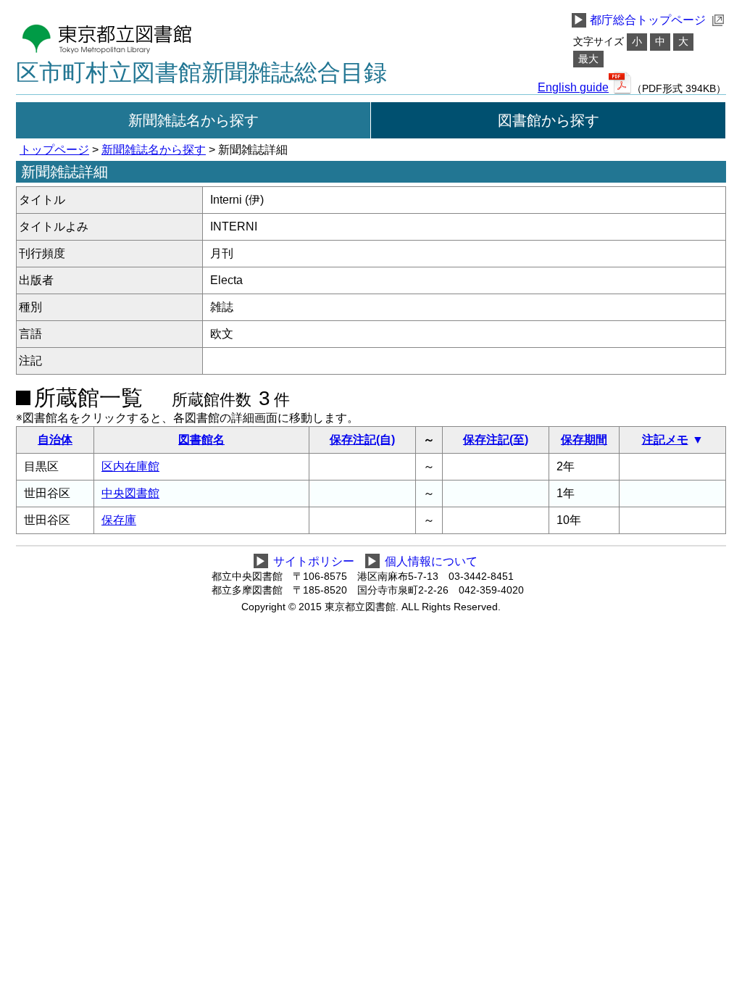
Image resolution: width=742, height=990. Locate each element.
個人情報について (431, 561)
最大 (588, 59)
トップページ (54, 149)
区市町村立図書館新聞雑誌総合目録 (201, 72)
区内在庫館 (130, 466)
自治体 (55, 439)
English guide (573, 87)
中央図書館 (130, 493)
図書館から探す (548, 120)
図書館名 (201, 439)
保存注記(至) (495, 439)
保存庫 (118, 520)
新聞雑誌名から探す (193, 120)
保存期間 (584, 439)
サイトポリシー (313, 561)
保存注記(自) (362, 439)
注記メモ (665, 439)
